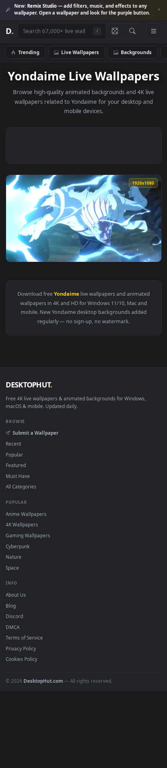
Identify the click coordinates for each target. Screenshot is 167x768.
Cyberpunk (18, 546)
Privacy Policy (21, 648)
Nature (13, 556)
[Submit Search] (132, 31)
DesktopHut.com (43, 681)
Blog (11, 605)
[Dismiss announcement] (158, 9)
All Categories (21, 486)
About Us (16, 594)
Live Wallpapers (80, 52)
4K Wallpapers (22, 524)
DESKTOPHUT (29, 384)
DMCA (12, 627)
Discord (14, 616)
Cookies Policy (21, 659)
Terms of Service (24, 637)
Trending (28, 52)
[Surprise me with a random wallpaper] (115, 31)
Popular (14, 454)
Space (12, 567)
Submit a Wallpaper (35, 432)
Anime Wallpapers (26, 514)
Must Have (18, 476)
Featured (16, 465)
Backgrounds (136, 52)
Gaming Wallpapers (28, 535)
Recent (13, 443)
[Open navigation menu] (153, 31)
